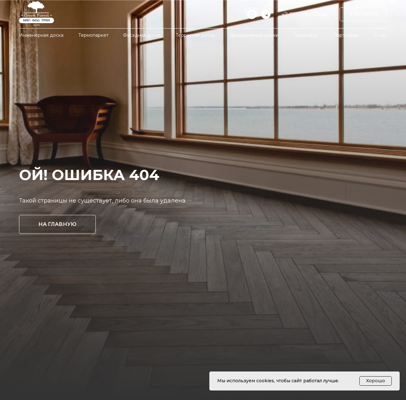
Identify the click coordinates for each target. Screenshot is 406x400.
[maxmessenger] (252, 14)
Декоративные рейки (253, 35)
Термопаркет (93, 35)
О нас (380, 35)
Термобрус (306, 35)
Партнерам (346, 35)
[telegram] (266, 14)
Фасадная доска (142, 35)
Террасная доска (195, 35)
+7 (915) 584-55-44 (304, 14)
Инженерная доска (41, 35)
